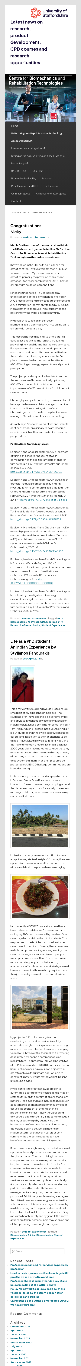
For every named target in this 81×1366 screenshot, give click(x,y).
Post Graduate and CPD (24, 186)
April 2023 (16, 1330)
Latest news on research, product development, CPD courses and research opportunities (28, 42)
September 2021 (20, 1362)
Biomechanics (18, 621)
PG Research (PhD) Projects (50, 193)
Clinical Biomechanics (40, 1235)
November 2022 (20, 1338)
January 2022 (18, 1354)
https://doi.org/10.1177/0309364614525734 (35, 519)
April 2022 (16, 1350)
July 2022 (16, 1346)
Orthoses (45, 621)
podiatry (57, 621)
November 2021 (20, 1358)
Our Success (51, 186)
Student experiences (34, 618)
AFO (60, 618)
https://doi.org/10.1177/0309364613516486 (42, 499)
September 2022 (21, 1342)
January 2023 (18, 1334)
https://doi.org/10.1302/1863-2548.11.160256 (36, 551)
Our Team (38, 171)
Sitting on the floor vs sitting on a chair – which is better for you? (38, 160)
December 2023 (20, 1326)
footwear (33, 621)
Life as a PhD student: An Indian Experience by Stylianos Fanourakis (33, 647)
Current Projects (20, 193)
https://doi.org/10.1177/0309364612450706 (36, 471)
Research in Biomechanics (25, 625)
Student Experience (53, 625)
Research (46, 178)
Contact (16, 201)
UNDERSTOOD (19, 171)
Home (14, 125)
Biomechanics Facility (23, 178)
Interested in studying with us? (28, 148)
